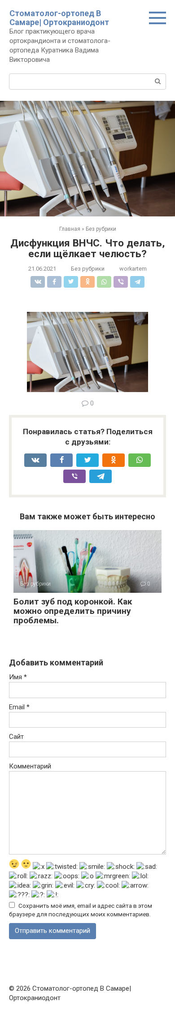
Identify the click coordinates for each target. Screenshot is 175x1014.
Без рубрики (88, 268)
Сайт (16, 737)
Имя (18, 677)
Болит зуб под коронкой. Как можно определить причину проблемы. (72, 611)
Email (19, 707)
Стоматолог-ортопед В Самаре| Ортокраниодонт (59, 18)
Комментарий (30, 766)
